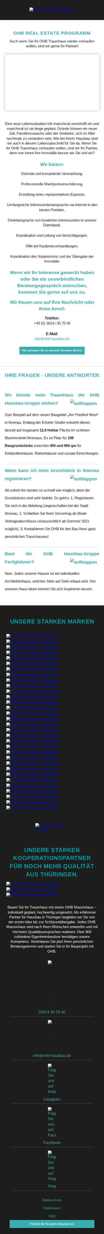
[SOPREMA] (32, 719)
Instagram (52, 1099)
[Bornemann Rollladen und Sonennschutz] (32, 675)
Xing (52, 1186)
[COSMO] (32, 786)
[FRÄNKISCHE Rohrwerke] (32, 797)
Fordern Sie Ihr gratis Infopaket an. (52, 1223)
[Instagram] (52, 1080)
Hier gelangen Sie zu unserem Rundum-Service (52, 350)
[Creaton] (32, 708)
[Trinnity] (32, 791)
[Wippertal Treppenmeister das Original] (32, 736)
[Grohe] (32, 758)
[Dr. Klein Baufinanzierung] (52, 895)
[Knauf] (32, 642)
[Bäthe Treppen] (32, 730)
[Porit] (32, 636)
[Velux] (32, 653)
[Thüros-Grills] (52, 890)
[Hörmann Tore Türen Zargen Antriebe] (32, 725)
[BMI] (32, 714)
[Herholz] (32, 681)
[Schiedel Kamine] (32, 747)
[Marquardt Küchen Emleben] (52, 884)
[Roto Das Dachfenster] (32, 658)
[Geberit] (32, 752)
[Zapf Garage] (32, 808)
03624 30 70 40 (51, 1012)
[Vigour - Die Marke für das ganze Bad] (32, 769)
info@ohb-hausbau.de (52, 339)
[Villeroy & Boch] (32, 764)
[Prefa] (32, 664)
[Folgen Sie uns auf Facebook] (52, 1123)
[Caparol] (32, 802)
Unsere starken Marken (52, 621)
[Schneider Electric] (32, 692)
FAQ (52, 1216)
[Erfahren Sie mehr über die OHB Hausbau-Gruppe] (52, 10)
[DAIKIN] (32, 742)
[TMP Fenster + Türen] (32, 669)
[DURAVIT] (32, 775)
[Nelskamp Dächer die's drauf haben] (32, 703)
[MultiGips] (32, 647)
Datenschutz (51, 1200)
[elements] (32, 780)
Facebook (51, 1143)
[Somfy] (32, 686)
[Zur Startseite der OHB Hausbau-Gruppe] (52, 828)
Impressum (51, 1208)
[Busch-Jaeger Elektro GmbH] (32, 697)
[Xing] (52, 1167)
